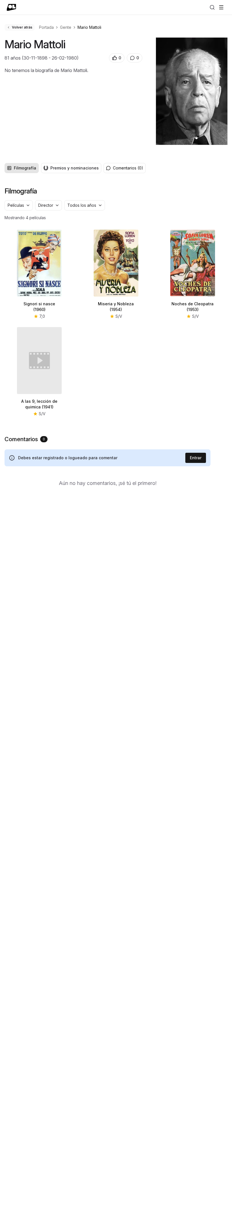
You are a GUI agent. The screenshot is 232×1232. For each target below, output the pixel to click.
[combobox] (19, 205)
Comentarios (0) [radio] (128, 168)
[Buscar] (212, 7)
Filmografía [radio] (25, 168)
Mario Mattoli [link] (89, 27)
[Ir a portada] (11, 7)
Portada (46, 27)
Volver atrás (22, 27)
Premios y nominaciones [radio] (74, 168)
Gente (65, 27)
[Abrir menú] (221, 7)
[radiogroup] (53, 168)
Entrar (195, 457)
